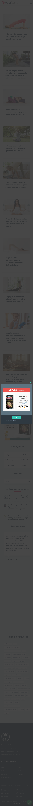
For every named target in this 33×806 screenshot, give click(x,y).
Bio (17, 418)
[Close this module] (30, 383)
